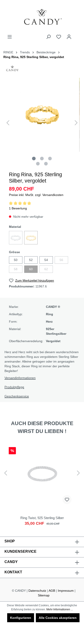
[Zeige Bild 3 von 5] (50, 158)
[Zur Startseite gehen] (42, 17)
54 (46, 260)
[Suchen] (48, 37)
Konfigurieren (20, 618)
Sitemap (44, 595)
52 (31, 260)
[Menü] (9, 37)
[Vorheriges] (7, 122)
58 (15, 269)
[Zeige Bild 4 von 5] (38, 163)
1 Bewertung (18, 208)
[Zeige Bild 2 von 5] (42, 158)
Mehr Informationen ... (59, 609)
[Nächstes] (76, 122)
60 (31, 269)
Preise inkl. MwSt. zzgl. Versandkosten (36, 195)
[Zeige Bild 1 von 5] (34, 158)
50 (15, 260)
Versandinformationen (20, 378)
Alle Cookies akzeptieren (58, 618)
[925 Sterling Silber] (15, 237)
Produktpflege (14, 387)
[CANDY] (12, 70)
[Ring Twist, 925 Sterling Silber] (42, 485)
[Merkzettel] (59, 37)
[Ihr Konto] (69, 37)
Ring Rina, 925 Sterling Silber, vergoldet (33, 57)
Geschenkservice (16, 396)
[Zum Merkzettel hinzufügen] (66, 499)
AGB (52, 590)
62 (46, 269)
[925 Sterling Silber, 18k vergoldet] (31, 237)
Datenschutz (37, 590)
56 (61, 260)
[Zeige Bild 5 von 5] (46, 163)
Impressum (66, 590)
